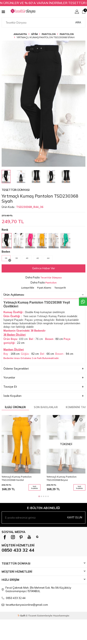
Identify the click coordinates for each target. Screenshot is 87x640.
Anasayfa (20, 34)
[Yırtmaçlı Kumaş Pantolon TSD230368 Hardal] (21, 444)
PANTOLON (49, 34)
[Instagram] (13, 537)
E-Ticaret (31, 615)
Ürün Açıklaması (13, 294)
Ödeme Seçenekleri (16, 368)
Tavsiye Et (60, 287)
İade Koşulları (12, 396)
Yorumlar (9, 377)
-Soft (21, 615)
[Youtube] (29, 537)
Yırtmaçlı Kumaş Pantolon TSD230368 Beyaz (61, 478)
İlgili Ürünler (15, 407)
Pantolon (67, 34)
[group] (43, 104)
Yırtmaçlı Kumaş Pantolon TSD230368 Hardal (17, 478)
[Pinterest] (21, 537)
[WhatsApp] (37, 537)
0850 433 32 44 (18, 550)
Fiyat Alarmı (44, 287)
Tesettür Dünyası (16, 190)
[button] (39, 496)
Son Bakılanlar (46, 407)
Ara (78, 22)
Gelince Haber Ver (43, 268)
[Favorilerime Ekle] (36, 420)
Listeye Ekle (27, 287)
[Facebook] (5, 537)
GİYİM (34, 34)
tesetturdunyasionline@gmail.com (27, 604)
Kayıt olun (74, 517)
